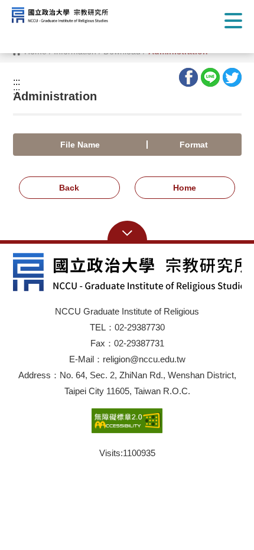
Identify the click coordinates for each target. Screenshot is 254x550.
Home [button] (184, 187)
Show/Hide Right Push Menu (233, 20)
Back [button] (69, 187)
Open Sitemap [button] (127, 232)
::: (16, 82)
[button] (68, 15)
